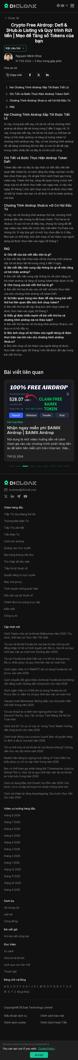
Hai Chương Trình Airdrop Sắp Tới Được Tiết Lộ (39, 87)
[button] (62, 5)
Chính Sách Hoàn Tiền (53, 1022)
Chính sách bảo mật (52, 1015)
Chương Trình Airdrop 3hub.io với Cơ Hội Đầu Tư (40, 100)
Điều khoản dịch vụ (15, 1015)
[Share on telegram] (19, 496)
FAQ (12, 106)
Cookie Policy (46, 1048)
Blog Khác (23, 991)
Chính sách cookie (15, 1022)
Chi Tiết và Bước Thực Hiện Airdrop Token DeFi (39, 93)
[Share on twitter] (6, 496)
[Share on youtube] (25, 496)
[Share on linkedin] (12, 496)
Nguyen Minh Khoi (28, 56)
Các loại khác (15, 422)
